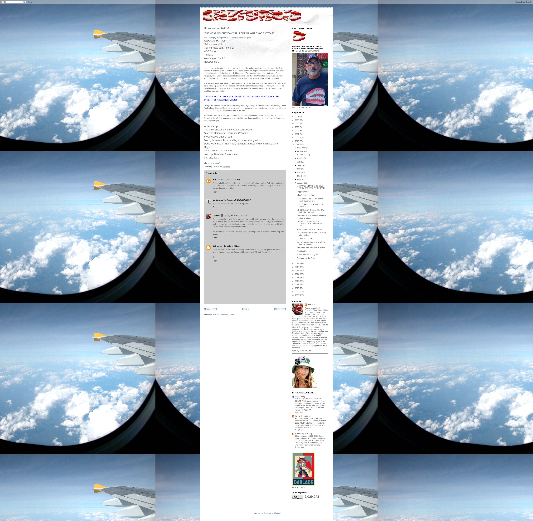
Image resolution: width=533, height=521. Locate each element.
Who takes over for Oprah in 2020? (311, 248)
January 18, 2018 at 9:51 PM (228, 179)
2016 (297, 267)
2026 (297, 117)
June (299, 165)
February (301, 179)
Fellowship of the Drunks (306, 258)
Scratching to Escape (304, 434)
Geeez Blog (300, 397)
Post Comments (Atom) (224, 315)
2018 (297, 145)
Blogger (277, 513)
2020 (297, 138)
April (299, 172)
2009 (297, 292)
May (299, 169)
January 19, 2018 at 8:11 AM (228, 246)
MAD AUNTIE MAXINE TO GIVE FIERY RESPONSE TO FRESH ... (312, 187)
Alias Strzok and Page (306, 195)
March (300, 176)
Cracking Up (301, 251)
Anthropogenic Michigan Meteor (309, 229)
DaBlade (216, 215)
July (299, 162)
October (300, 151)
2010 (297, 288)
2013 (297, 278)
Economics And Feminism (305, 419)
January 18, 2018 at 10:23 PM (239, 200)
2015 (297, 271)
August (300, 158)
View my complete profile (302, 351)
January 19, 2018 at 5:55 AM (235, 215)
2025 (297, 120)
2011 (297, 285)
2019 (297, 141)
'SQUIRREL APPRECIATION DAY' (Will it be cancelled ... (310, 211)
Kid (214, 179)
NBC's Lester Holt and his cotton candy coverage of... (310, 200)
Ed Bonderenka (219, 200)
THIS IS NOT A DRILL (306, 238)
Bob (214, 246)
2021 (297, 134)
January (300, 183)
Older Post (280, 309)
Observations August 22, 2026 (306, 436)
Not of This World (302, 416)
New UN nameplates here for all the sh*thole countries (311, 243)
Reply (215, 192)
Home (245, 309)
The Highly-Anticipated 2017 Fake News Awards (227, 38)
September (302, 155)
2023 (297, 127)
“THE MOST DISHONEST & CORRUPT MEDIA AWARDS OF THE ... (311, 223)
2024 (297, 124)
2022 (297, 131)
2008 (297, 295)
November (301, 148)
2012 (297, 281)
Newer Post (210, 309)
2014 (297, 274)
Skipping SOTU (303, 192)
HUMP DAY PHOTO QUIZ (307, 255)
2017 (297, 264)
